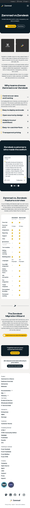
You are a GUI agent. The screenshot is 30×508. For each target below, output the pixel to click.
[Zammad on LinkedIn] (10, 495)
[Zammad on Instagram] (24, 495)
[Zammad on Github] (15, 495)
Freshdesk (4, 437)
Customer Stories (6, 423)
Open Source (5, 466)
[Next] (18, 186)
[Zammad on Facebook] (19, 495)
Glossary (4, 395)
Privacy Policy (8, 504)
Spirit (2, 468)
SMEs (3, 414)
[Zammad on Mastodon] (6, 495)
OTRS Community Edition (9, 432)
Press (3, 476)
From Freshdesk (6, 451)
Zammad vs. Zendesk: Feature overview (15, 199)
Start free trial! (15, 352)
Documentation (6, 390)
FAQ (2, 393)
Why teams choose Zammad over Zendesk (15, 86)
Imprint (3, 478)
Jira (2, 442)
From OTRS (4, 456)
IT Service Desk (6, 405)
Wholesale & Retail (7, 403)
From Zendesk (5, 449)
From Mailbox (5, 454)
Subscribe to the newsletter (15, 366)
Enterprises (4, 412)
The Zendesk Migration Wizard (15, 314)
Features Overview (7, 381)
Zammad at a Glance (7, 379)
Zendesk (3, 435)
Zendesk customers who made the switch (15, 148)
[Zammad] (6, 6)
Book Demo (21, 26)
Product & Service (6, 400)
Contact (3, 473)
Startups (3, 417)
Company (4, 463)
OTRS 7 (3, 430)
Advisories (4, 384)
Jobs (2, 471)
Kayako (3, 440)
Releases (4, 386)
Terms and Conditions (20, 504)
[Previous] (11, 186)
